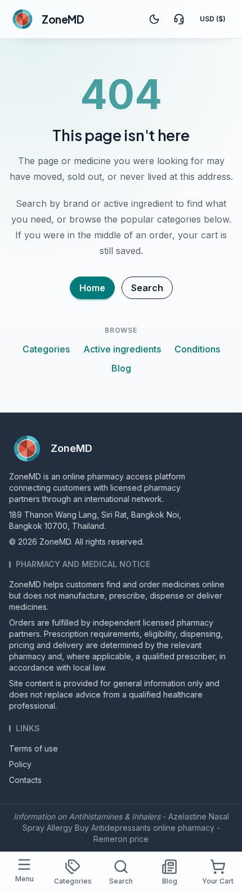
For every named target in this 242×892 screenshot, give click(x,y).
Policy (20, 764)
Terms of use (33, 748)
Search (147, 287)
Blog (121, 368)
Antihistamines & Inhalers (114, 816)
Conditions (197, 349)
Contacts (25, 780)
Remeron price (121, 839)
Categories (46, 349)
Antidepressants (121, 827)
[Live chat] (179, 19)
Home (92, 287)
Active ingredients (122, 349)
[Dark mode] (154, 19)
